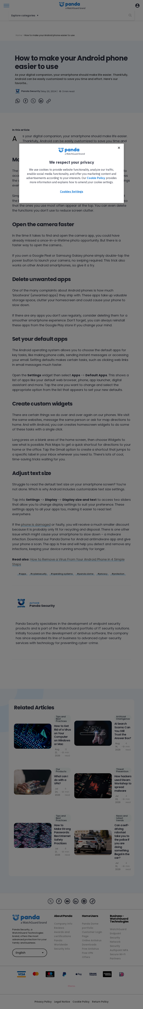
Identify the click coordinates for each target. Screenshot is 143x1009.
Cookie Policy (96, 178)
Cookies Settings (71, 191)
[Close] (119, 148)
